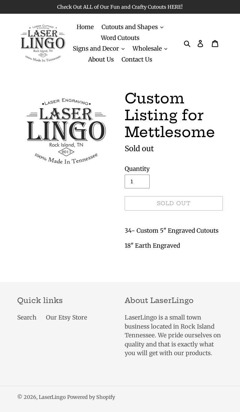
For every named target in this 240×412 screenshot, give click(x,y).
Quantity (137, 168)
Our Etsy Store (66, 317)
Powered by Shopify (91, 397)
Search (27, 317)
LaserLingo (52, 397)
